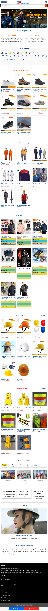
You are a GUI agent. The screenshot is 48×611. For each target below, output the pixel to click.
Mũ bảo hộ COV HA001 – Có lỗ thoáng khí (23, 357)
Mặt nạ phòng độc (7, 57)
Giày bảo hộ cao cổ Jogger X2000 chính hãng (24, 90)
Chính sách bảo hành (5, 595)
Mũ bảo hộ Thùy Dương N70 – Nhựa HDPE (23, 335)
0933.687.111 (9, 579)
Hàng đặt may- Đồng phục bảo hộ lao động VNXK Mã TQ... (23, 163)
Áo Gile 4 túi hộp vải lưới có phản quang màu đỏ (23, 206)
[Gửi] (46, 5)
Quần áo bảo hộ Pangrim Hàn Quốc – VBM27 (7, 184)
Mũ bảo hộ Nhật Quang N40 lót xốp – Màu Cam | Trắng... (23, 379)
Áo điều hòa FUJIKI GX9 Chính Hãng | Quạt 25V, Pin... (39, 235)
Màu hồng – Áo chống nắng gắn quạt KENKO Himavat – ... (23, 235)
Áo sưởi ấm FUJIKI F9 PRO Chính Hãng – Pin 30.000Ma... (24, 269)
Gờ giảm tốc (31, 57)
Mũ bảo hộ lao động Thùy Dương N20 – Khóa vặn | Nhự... (39, 357)
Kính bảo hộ (43, 56)
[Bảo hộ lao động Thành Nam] (24, 2)
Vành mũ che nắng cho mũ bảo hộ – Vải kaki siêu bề (8, 357)
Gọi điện (33, 608)
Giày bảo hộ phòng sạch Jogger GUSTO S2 (7, 90)
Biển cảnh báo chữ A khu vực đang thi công (8, 408)
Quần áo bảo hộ (15, 57)
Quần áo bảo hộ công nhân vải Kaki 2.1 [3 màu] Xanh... (38, 163)
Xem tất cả (43, 70)
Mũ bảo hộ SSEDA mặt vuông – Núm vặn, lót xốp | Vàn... (38, 335)
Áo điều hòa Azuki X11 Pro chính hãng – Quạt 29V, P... (7, 235)
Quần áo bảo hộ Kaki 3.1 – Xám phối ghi (7, 206)
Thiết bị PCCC (35, 57)
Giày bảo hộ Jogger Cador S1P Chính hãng (23, 111)
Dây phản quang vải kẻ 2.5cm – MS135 (38, 430)
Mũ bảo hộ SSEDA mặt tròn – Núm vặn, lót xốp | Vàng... (8, 379)
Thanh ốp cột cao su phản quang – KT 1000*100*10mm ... (24, 430)
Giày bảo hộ (3, 57)
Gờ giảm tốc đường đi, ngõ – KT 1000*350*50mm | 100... (23, 451)
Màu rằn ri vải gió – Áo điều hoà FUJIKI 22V (23, 298)
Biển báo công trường (11, 57)
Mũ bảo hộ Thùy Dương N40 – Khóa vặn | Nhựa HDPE (7, 335)
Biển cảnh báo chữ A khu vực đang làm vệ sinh (8, 451)
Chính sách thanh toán (6, 592)
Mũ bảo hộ (26, 57)
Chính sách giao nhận (5, 600)
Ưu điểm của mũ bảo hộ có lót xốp (24, 535)
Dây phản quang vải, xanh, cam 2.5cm (38, 408)
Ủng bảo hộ (38, 57)
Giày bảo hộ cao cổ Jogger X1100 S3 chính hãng (39, 90)
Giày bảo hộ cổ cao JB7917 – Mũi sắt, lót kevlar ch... (8, 111)
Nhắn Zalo (17, 608)
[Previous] (3, 18)
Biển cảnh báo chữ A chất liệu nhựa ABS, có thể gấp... (24, 408)
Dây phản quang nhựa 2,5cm (7, 429)
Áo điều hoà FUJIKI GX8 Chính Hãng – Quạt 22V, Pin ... (7, 264)
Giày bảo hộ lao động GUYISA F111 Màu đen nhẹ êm (7, 133)
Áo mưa (18, 56)
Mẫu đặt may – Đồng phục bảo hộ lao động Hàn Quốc (24, 184)
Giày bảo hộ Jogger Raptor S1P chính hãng (23, 133)
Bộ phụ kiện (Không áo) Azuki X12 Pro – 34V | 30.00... (39, 264)
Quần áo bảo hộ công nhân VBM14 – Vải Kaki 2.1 (8, 163)
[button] (4, 2)
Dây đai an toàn (23, 57)
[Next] (44, 18)
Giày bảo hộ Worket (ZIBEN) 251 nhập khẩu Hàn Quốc (39, 111)
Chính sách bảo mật (5, 597)
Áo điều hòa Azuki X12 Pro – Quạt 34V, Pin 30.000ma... (8, 298)
